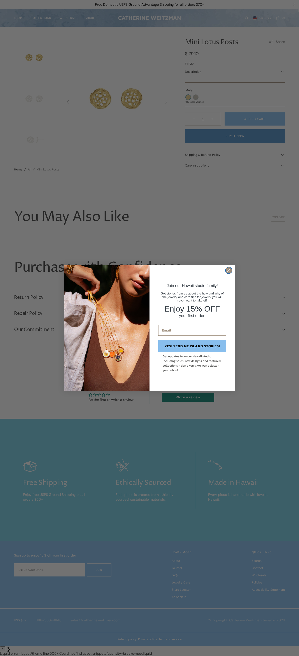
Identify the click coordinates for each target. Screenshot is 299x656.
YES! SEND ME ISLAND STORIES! (192, 346)
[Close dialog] (228, 270)
